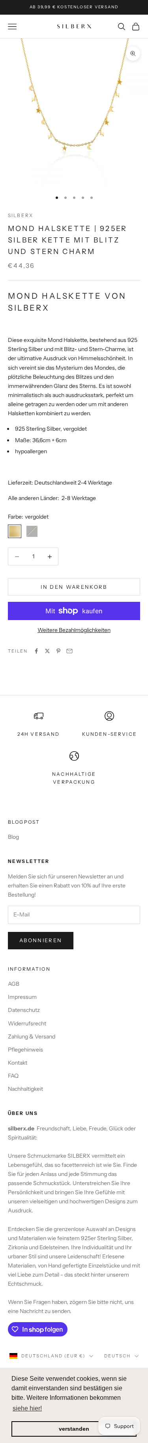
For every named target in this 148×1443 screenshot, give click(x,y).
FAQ (13, 1075)
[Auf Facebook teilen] (36, 651)
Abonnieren (40, 940)
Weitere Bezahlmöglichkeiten (74, 630)
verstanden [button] (74, 1429)
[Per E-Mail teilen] (69, 651)
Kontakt (17, 1062)
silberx (20, 215)
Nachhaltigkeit (25, 1088)
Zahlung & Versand (31, 1036)
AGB (13, 983)
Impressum (22, 996)
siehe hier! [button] (27, 1408)
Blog (13, 836)
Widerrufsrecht (27, 1023)
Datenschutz (24, 1010)
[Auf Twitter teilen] (47, 651)
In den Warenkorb (74, 587)
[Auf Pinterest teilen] (58, 651)
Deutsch (117, 1356)
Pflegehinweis (25, 1049)
